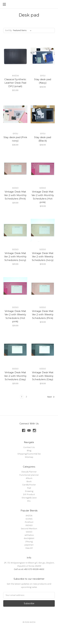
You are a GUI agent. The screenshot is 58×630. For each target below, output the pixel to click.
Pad (29, 488)
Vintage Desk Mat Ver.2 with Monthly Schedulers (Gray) (15, 376)
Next (49, 396)
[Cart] (56, 4)
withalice (29, 535)
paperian (29, 544)
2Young (29, 541)
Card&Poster (29, 484)
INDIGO (29, 525)
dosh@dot (29, 538)
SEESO (29, 532)
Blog (29, 450)
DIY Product (29, 494)
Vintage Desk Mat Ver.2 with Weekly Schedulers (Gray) (43, 376)
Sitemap (29, 457)
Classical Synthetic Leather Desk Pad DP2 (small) (15, 83)
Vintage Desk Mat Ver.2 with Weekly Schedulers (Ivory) (43, 257)
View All (29, 548)
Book (29, 481)
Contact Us (29, 447)
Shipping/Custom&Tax (29, 453)
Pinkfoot (29, 522)
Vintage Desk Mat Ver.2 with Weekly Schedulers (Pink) (43, 314)
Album (29, 478)
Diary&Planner (29, 471)
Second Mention (29, 528)
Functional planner (29, 475)
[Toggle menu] (4, 4)
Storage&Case (29, 497)
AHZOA (29, 515)
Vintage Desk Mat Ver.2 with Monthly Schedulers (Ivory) (15, 257)
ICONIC (29, 519)
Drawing (29, 491)
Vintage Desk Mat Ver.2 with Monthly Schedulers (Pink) (15, 195)
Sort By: (8, 30)
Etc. (29, 501)
